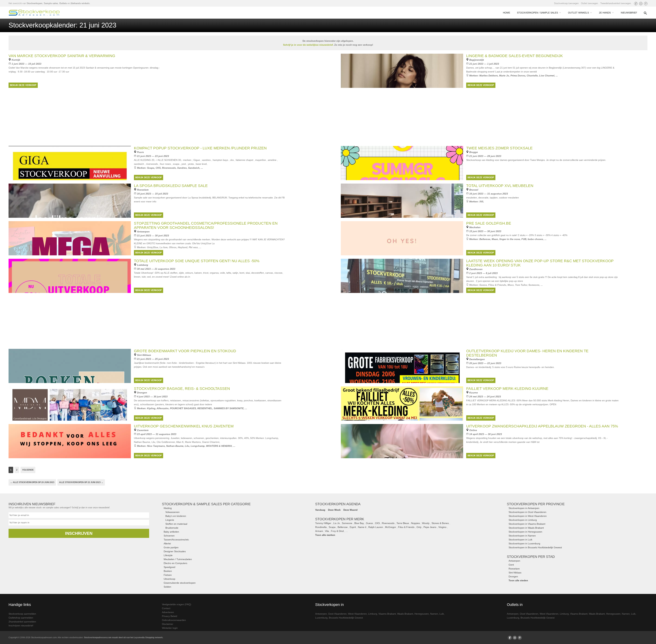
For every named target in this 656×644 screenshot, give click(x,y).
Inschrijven (78, 533)
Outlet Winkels (578, 12)
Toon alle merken (325, 535)
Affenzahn (163, 408)
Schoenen (169, 535)
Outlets (63, 3)
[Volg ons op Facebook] (636, 3)
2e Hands (605, 12)
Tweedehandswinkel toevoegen (615, 3)
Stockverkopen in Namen (522, 535)
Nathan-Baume (174, 446)
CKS (158, 167)
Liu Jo (336, 523)
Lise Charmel (546, 75)
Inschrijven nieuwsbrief (21, 625)
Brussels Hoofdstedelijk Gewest (346, 617)
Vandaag (320, 509)
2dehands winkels (80, 3)
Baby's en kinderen (175, 516)
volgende (28, 470)
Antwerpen (514, 560)
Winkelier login (170, 628)
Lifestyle (168, 555)
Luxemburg (321, 617)
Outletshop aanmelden (21, 617)
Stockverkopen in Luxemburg (524, 543)
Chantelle (532, 75)
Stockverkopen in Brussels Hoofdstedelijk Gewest (535, 547)
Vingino (442, 527)
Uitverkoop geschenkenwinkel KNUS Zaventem (184, 426)
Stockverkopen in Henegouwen (525, 531)
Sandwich (194, 167)
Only (418, 527)
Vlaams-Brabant (387, 613)
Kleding (168, 508)
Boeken (168, 571)
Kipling (151, 408)
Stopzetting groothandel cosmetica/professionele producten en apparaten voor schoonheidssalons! (206, 225)
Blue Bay (359, 523)
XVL (481, 201)
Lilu (187, 446)
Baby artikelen (171, 531)
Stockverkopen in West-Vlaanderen (528, 516)
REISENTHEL (204, 408)
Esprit (353, 527)
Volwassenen (172, 512)
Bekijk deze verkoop (23, 85)
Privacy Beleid (169, 616)
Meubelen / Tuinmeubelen (178, 559)
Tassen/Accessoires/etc (176, 539)
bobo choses (535, 239)
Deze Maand (350, 509)
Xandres (182, 167)
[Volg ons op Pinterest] (645, 3)
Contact (166, 608)
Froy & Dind (337, 531)
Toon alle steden (518, 580)
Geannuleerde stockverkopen (180, 582)
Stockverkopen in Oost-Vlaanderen (527, 512)
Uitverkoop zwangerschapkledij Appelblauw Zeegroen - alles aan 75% (542, 426)
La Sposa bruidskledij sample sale (171, 186)
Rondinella (321, 527)
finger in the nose (509, 239)
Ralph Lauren (375, 527)
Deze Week (334, 509)
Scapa (150, 167)
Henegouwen (421, 613)
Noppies (415, 523)
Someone (347, 523)
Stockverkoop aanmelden (22, 613)
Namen (434, 613)
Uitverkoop (169, 579)
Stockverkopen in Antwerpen (524, 508)
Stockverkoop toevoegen (566, 3)
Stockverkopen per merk (339, 519)
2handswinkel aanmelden (22, 621)
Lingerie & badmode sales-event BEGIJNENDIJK (514, 56)
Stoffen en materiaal (176, 523)
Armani (319, 531)
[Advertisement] (328, 320)
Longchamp (198, 446)
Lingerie (169, 520)
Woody (425, 523)
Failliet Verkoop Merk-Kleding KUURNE (507, 388)
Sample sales (51, 3)
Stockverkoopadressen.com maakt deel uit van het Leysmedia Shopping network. (123, 637)
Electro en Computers (175, 563)
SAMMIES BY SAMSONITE (229, 408)
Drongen (513, 576)
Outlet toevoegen (589, 3)
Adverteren (168, 612)
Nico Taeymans (156, 446)
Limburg (372, 613)
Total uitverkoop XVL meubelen (499, 186)
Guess (369, 523)
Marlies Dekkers (488, 75)
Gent (511, 564)
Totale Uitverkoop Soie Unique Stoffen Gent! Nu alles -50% (196, 261)
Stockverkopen (34, 3)
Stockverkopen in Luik (520, 539)
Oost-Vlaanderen (337, 613)
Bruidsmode (171, 527)
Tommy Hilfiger (323, 523)
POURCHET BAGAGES (183, 408)
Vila (327, 531)
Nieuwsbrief (629, 12)
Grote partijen (171, 547)
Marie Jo (504, 75)
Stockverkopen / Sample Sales (537, 12)
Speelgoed (169, 567)
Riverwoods (169, 167)
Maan (495, 239)
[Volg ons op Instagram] (641, 3)
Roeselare (514, 568)
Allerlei (167, 543)
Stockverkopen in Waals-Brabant (526, 527)
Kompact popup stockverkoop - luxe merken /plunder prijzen (200, 148)
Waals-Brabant (405, 613)
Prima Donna (517, 75)
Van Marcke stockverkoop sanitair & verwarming (62, 56)
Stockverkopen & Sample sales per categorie (206, 504)
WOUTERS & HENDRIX (219, 446)
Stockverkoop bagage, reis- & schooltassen (182, 388)
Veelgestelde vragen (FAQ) (176, 604)
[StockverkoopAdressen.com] (34, 13)
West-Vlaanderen (357, 613)
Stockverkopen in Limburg (523, 520)
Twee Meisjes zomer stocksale (499, 148)
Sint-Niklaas (515, 572)
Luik (441, 613)
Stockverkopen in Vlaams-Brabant (527, 523)
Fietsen (168, 575)
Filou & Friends (406, 527)
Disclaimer (167, 624)
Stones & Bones (440, 523)
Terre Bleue (403, 523)
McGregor (390, 527)
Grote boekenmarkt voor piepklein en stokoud (185, 351)
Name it (362, 527)
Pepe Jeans (429, 527)
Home (506, 12)
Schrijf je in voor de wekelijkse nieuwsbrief (308, 44)
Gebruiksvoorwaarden (174, 620)
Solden (167, 586)
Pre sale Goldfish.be (488, 223)
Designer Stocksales (175, 551)
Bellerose (484, 239)
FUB (523, 239)
